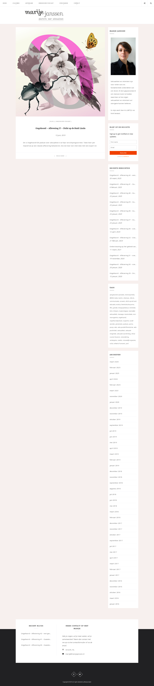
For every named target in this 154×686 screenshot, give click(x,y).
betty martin (118, 298)
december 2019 (116, 408)
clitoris (132, 298)
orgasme (126, 321)
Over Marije (63, 3)
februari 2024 (115, 385)
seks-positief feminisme (125, 327)
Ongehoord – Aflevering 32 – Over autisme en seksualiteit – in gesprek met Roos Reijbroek (123, 238)
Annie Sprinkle (129, 295)
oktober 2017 (115, 535)
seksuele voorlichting (124, 334)
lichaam (115, 311)
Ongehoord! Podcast (63, 121)
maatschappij (123, 311)
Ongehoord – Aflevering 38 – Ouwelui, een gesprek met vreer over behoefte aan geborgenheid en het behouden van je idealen (123, 211)
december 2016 (116, 581)
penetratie (118, 324)
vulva (111, 343)
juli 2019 (113, 431)
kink (111, 311)
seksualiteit (121, 330)
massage (121, 314)
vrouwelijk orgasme (129, 340)
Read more (60, 156)
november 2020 (116, 396)
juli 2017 (113, 546)
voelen (120, 340)
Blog (52, 121)
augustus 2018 (115, 489)
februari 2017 (115, 569)
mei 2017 (113, 552)
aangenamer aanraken (117, 295)
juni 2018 (113, 500)
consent (122, 301)
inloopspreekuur (123, 308)
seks (115, 327)
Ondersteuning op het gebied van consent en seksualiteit (123, 246)
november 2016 (116, 587)
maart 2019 (114, 454)
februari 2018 (115, 517)
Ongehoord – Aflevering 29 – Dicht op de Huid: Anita (123, 273)
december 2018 (116, 471)
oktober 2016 (115, 592)
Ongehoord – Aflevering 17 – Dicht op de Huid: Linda (60, 128)
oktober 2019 (115, 419)
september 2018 (116, 483)
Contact (77, 3)
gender (115, 308)
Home (5, 3)
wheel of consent (119, 343)
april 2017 (114, 558)
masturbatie (128, 314)
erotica (118, 304)
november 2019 (116, 414)
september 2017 (116, 540)
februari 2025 (115, 367)
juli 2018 (113, 494)
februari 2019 (115, 460)
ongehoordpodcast (116, 321)
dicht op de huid (131, 301)
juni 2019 (113, 437)
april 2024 (114, 379)
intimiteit (132, 308)
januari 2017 (114, 575)
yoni (127, 343)
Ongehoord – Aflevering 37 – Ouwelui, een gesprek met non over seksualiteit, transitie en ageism (123, 220)
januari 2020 (114, 402)
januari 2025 (114, 373)
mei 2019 (113, 442)
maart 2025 (114, 362)
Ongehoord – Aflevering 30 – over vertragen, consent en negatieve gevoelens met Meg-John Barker (123, 264)
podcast (125, 324)
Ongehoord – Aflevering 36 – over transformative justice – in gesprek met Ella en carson (123, 229)
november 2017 (116, 529)
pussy (111, 327)
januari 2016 (114, 604)
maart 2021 (114, 390)
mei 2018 (113, 506)
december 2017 (116, 523)
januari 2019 (114, 465)
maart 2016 (114, 598)
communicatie (114, 301)
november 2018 (116, 477)
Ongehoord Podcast (46, 3)
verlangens (113, 340)
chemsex (126, 298)
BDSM (112, 298)
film (111, 308)
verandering (125, 337)
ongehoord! (122, 317)
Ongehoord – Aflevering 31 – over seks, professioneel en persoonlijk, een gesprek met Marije (123, 255)
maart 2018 (114, 512)
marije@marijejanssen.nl (74, 654)
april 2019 (114, 448)
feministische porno (127, 304)
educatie (112, 304)
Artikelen (29, 3)
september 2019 (116, 425)
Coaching (16, 3)
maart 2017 (114, 563)
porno (131, 324)
